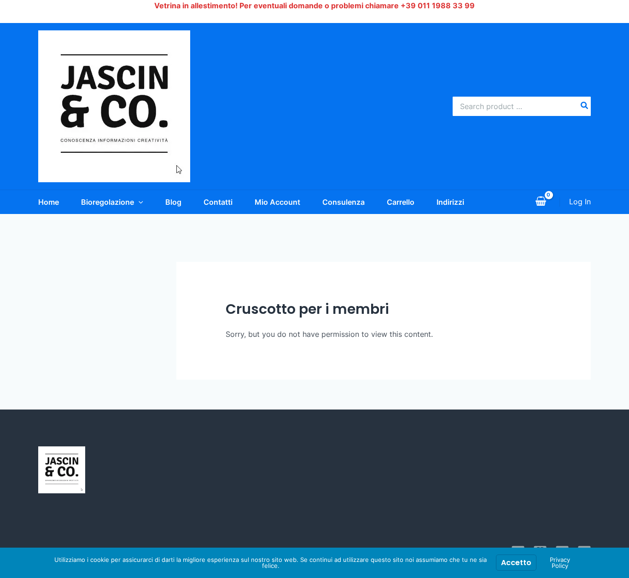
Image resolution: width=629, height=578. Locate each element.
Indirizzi (450, 202)
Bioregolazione (107, 202)
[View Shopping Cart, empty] (540, 202)
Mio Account (277, 202)
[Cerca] (585, 106)
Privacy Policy (560, 562)
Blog (173, 202)
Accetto (516, 562)
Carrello (400, 202)
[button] (138, 202)
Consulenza (343, 202)
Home (48, 202)
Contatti (218, 202)
